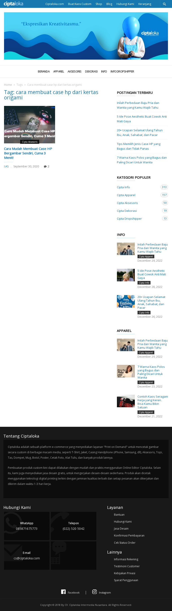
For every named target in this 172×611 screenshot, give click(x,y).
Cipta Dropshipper (138, 218)
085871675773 (26, 526)
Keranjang (144, 4)
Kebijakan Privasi (124, 573)
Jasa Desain (121, 528)
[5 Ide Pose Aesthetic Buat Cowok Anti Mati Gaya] (126, 275)
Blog (109, 4)
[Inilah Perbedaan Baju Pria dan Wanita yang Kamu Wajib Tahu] (126, 249)
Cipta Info (138, 187)
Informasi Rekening (126, 559)
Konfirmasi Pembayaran (129, 535)
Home (8, 85)
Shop (99, 4)
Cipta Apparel (138, 195)
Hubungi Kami (125, 4)
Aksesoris (74, 71)
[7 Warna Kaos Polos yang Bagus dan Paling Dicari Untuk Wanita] (126, 371)
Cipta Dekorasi (138, 210)
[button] (164, 4)
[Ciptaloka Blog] (86, 58)
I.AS (6, 166)
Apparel (58, 71)
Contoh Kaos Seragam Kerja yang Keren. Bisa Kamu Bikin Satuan (153, 401)
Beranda (43, 71)
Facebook (74, 592)
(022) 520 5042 (73, 526)
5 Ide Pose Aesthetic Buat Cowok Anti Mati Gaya (142, 118)
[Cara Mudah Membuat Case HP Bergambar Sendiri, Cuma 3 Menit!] (29, 124)
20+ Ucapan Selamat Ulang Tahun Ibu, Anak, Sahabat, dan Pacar (140, 132)
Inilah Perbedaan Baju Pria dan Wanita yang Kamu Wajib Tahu (138, 105)
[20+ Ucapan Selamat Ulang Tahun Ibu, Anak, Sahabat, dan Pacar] (126, 301)
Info (104, 71)
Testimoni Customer (127, 566)
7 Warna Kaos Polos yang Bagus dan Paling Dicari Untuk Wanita (142, 159)
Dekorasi (91, 71)
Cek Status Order (124, 543)
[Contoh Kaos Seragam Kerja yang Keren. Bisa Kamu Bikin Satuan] (126, 401)
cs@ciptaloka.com (27, 555)
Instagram (105, 592)
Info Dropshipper (122, 71)
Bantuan (119, 515)
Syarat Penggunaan (126, 580)
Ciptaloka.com (54, 4)
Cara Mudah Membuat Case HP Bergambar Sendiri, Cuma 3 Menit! (28, 153)
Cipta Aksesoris (29, 141)
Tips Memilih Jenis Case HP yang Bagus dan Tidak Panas (138, 146)
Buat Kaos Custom (79, 4)
